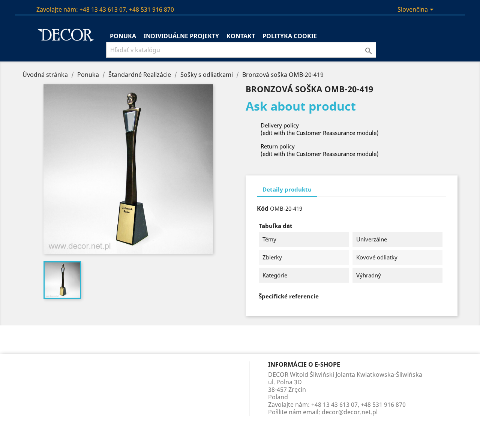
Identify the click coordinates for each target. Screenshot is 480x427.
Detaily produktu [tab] (287, 189)
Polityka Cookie (289, 36)
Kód (262, 208)
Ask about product (301, 106)
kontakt (240, 36)
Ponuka (123, 36)
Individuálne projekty (181, 36)
